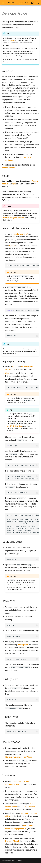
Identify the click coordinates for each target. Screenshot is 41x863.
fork (13, 366)
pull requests (23, 645)
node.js (5, 184)
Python (35, 181)
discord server (18, 62)
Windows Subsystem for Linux (13, 218)
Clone (7, 373)
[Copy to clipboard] (37, 265)
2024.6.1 (22, 3)
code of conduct (8, 168)
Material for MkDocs (15, 860)
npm (14, 184)
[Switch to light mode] (32, 2)
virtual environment (20, 234)
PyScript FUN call (12, 841)
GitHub (12, 40)
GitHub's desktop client (14, 426)
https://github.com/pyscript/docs (18, 757)
